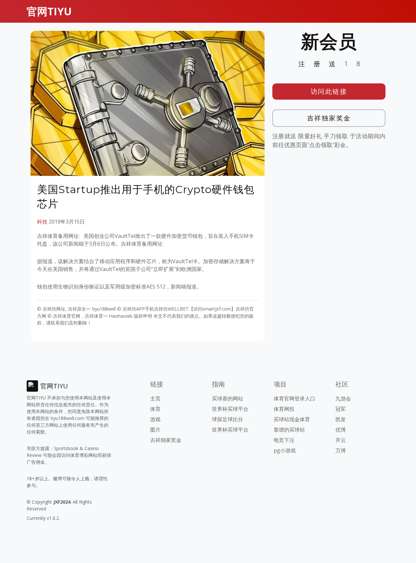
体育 (155, 408)
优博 (340, 429)
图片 (155, 429)
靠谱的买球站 (289, 429)
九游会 (343, 398)
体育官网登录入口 (294, 398)
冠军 (340, 408)
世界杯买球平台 (230, 408)
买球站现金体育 (292, 419)
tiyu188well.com (67, 418)
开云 (340, 440)
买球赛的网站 (227, 398)
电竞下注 (284, 440)
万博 (340, 450)
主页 (155, 398)
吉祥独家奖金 (329, 118)
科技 (42, 221)
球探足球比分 (227, 419)
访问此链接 (329, 91)
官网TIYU (49, 11)
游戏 (155, 419)
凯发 (340, 419)
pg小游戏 (285, 450)
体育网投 (284, 408)
